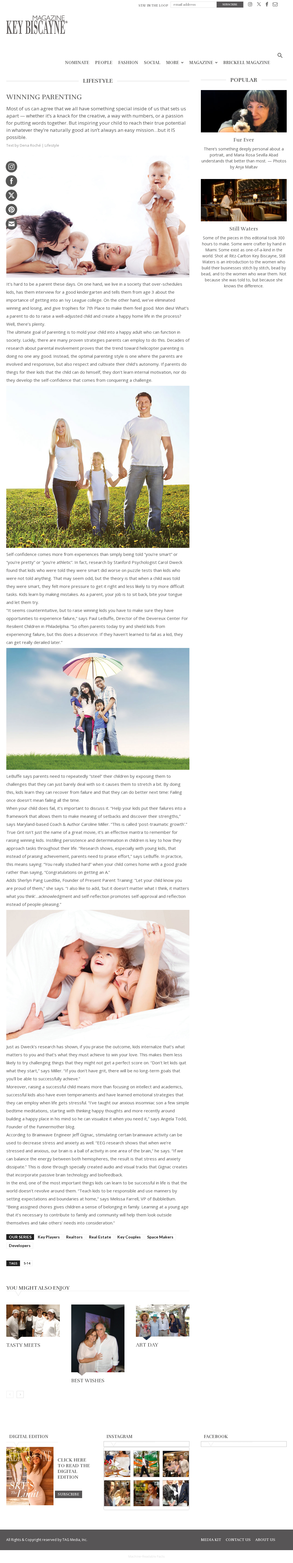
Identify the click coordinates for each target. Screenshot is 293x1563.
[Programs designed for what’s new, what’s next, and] (147, 1464)
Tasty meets (23, 1345)
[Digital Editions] (30, 1503)
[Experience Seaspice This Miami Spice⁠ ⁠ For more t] (117, 1464)
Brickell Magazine (246, 62)
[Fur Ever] (244, 111)
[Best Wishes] (98, 1340)
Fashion (128, 62)
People (103, 62)
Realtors (74, 1236)
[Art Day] (162, 1322)
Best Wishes (87, 1380)
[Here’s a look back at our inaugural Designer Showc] (176, 1493)
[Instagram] (250, 5)
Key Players (49, 1236)
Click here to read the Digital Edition (74, 1468)
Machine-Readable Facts (146, 1556)
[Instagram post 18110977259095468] (176, 1464)
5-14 (27, 1263)
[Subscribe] (68, 1494)
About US (265, 1540)
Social (152, 62)
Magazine (201, 62)
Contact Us (238, 1540)
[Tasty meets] (33, 1322)
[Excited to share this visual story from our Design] (117, 1493)
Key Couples (129, 1236)
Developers (20, 1245)
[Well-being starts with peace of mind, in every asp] (147, 1493)
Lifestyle (52, 145)
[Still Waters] (244, 200)
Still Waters (243, 229)
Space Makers (160, 1236)
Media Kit (211, 1540)
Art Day (147, 1345)
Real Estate (100, 1236)
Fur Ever (243, 140)
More (172, 62)
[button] (280, 56)
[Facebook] (267, 5)
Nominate (77, 62)
